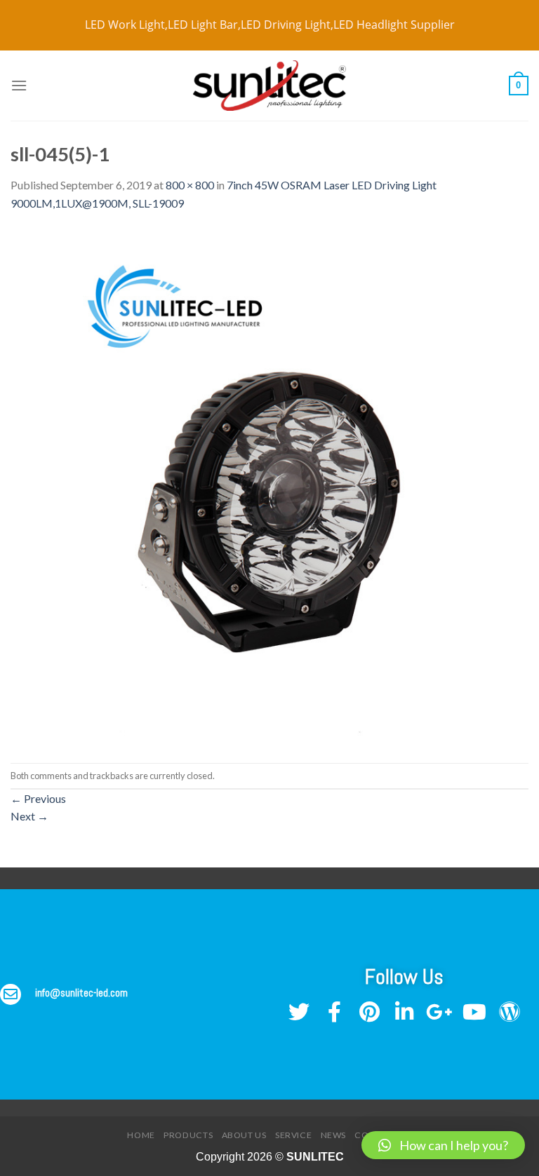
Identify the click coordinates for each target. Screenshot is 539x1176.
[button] (443, 1145)
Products (188, 1135)
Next (29, 816)
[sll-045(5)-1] (269, 485)
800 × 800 (190, 184)
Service (293, 1135)
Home (140, 1135)
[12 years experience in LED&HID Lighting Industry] (269, 85)
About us (244, 1135)
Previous (38, 798)
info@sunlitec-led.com (81, 992)
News (333, 1135)
